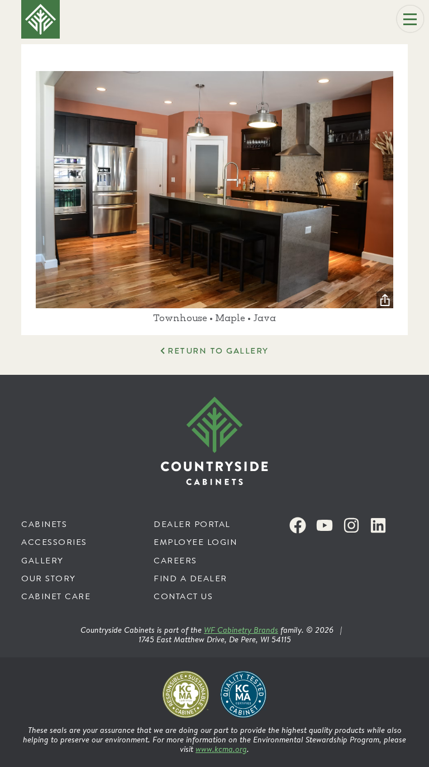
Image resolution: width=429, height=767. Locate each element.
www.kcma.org (221, 749)
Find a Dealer (190, 578)
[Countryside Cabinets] (214, 441)
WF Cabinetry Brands (241, 630)
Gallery (42, 560)
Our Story (48, 578)
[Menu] (410, 19)
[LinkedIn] (378, 525)
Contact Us (183, 596)
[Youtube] (324, 525)
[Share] (384, 299)
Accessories (54, 542)
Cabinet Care (55, 596)
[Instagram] (351, 525)
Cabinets (44, 524)
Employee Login (195, 542)
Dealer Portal (192, 524)
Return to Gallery (218, 350)
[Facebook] (297, 525)
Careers (175, 560)
